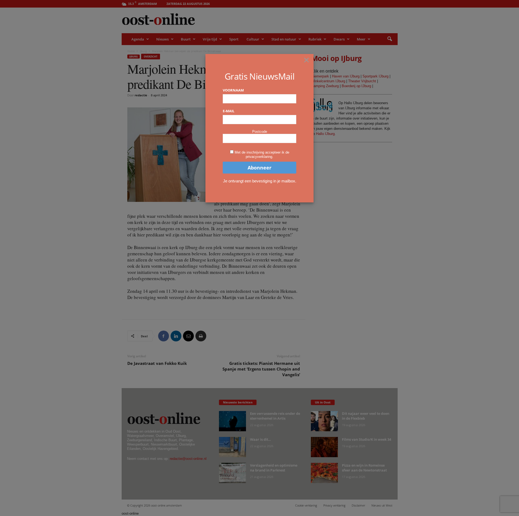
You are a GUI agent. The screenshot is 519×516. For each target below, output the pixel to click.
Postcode (259, 132)
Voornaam (233, 90)
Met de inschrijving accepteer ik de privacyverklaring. (262, 154)
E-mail (228, 111)
